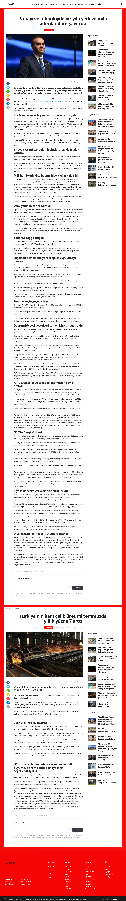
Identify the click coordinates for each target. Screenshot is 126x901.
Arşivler (49, 873)
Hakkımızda (8, 879)
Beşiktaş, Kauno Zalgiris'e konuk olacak (107, 184)
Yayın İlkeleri (9, 881)
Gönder (77, 588)
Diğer (100, 4)
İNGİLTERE (36, 4)
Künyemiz (50, 877)
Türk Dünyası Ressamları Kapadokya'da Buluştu (107, 132)
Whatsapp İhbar (26, 881)
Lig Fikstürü (88, 877)
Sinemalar (88, 881)
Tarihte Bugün (89, 879)
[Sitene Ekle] (30, 872)
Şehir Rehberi (89, 886)
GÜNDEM (81, 4)
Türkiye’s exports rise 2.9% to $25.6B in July (106, 71)
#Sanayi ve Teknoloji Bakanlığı (23, 571)
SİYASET (73, 4)
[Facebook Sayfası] (6, 872)
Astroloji (107, 877)
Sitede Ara (108, 867)
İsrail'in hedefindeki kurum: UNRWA (106, 168)
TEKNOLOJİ (16, 11)
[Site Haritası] (26, 872)
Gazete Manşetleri (90, 889)
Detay (106, 899)
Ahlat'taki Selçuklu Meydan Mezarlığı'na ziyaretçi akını (106, 106)
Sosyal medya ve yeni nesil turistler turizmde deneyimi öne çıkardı (107, 63)
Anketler (107, 869)
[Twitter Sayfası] (9, 872)
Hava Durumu (89, 867)
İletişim (49, 881)
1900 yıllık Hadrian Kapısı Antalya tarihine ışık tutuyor (107, 43)
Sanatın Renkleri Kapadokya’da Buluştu (106, 140)
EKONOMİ (90, 4)
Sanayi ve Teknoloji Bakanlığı (52, 101)
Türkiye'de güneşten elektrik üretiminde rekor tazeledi (106, 97)
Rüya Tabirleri (109, 874)
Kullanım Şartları (26, 879)
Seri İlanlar (88, 884)
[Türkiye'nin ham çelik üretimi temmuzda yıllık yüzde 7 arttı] (44, 654)
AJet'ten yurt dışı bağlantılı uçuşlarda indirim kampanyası (106, 79)
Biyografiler (108, 872)
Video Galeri (51, 866)
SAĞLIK (67, 886)
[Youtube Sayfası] (16, 872)
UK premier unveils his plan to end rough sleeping (106, 159)
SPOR (66, 884)
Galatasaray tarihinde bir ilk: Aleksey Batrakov (107, 176)
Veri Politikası (9, 884)
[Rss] (23, 872)
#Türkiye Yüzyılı (39, 571)
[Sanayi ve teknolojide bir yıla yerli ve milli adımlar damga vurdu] (44, 56)
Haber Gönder (25, 884)
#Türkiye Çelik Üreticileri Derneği (24, 815)
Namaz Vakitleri (89, 872)
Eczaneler (88, 874)
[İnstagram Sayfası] (12, 872)
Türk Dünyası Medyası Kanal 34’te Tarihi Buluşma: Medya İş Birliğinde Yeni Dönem (106, 122)
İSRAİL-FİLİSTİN (55, 4)
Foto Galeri (51, 863)
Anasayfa (9, 11)
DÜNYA (65, 4)
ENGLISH (44, 4)
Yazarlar (50, 870)
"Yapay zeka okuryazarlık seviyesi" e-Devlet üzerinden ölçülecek (107, 53)
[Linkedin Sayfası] (19, 872)
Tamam (114, 899)
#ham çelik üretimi (41, 815)
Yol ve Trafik (89, 869)
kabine (72, 99)
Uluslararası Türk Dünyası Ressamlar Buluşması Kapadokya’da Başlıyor (107, 149)
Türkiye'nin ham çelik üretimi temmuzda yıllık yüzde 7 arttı (107, 88)
